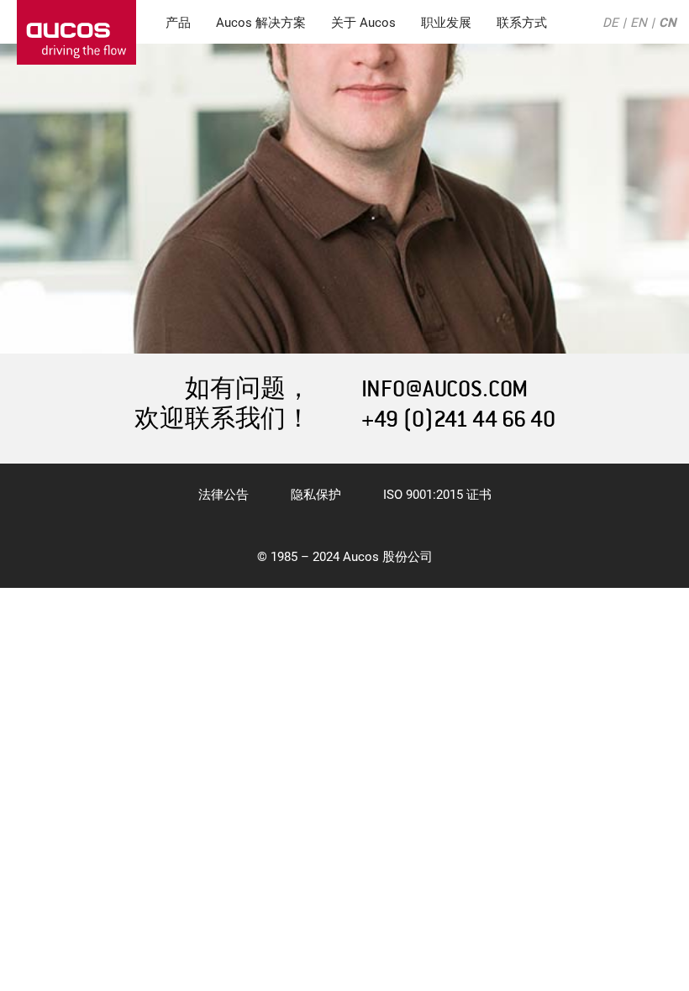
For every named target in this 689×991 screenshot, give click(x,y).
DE (610, 22)
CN (667, 22)
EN (638, 22)
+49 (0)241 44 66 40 (458, 419)
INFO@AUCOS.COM (444, 389)
